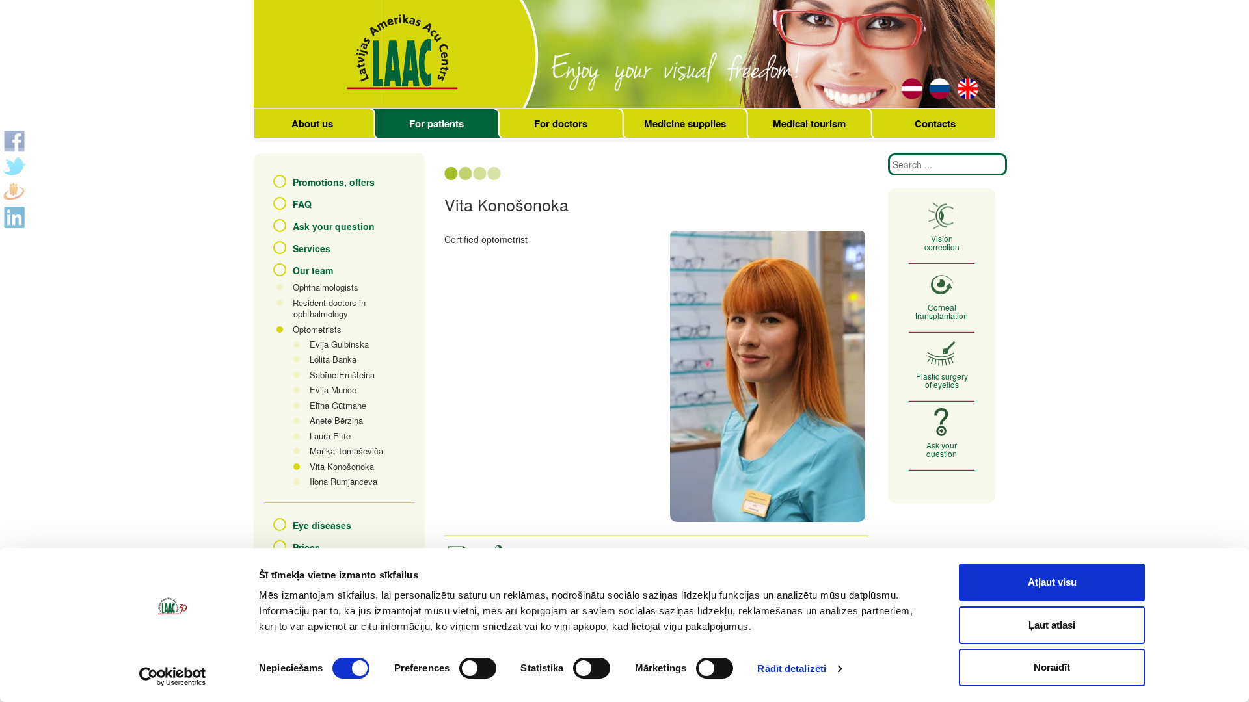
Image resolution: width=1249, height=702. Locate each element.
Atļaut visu (1052, 582)
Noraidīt (1052, 667)
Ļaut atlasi (1051, 624)
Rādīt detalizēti (791, 668)
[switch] (477, 668)
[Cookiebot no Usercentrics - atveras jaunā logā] (173, 676)
